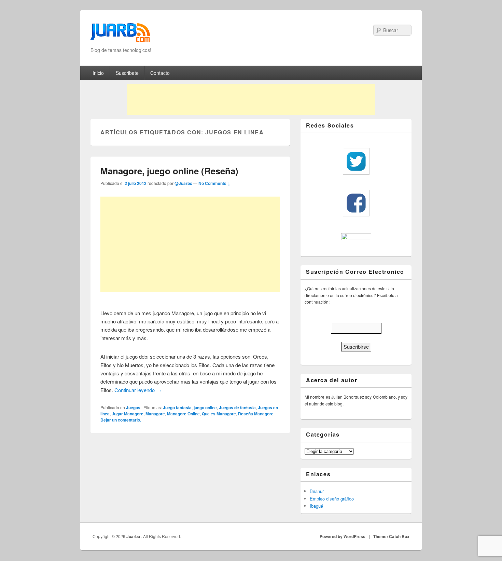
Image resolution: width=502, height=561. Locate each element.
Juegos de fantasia (237, 407)
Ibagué (316, 506)
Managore (155, 414)
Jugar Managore (127, 414)
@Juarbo (183, 183)
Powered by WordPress (342, 536)
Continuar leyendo (137, 389)
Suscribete (127, 72)
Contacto (160, 72)
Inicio (98, 72)
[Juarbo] (120, 34)
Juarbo (133, 536)
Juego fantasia (177, 407)
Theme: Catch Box (391, 536)
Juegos (133, 407)
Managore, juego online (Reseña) (169, 170)
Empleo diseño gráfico (332, 498)
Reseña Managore (256, 414)
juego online (205, 407)
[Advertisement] (251, 99)
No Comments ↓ (214, 183)
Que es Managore (219, 414)
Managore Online (183, 414)
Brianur (317, 491)
